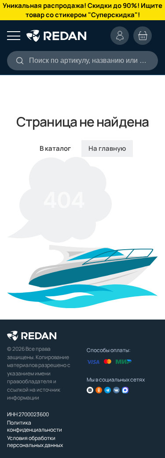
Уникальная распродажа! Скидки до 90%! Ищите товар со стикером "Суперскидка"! (82, 10)
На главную (107, 148)
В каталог (55, 148)
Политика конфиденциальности (34, 426)
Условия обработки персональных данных (35, 441)
